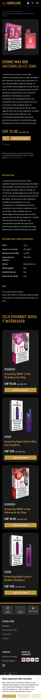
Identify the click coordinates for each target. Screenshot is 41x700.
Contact (5, 638)
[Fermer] (38, 678)
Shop (8, 11)
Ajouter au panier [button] (20, 390)
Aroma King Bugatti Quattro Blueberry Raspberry (18, 578)
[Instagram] (3, 665)
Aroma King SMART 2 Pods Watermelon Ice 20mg (17, 510)
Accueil (3, 11)
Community (6, 634)
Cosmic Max (16, 11)
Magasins (6, 626)
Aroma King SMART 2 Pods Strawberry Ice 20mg (17, 375)
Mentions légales (8, 661)
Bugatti (7, 437)
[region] (20, 687)
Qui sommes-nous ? (10, 630)
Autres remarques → (15, 158)
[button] (37, 2)
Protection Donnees (9, 656)
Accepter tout (9, 696)
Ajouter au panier (20, 138)
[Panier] (32, 3)
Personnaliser (24, 696)
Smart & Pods (9, 369)
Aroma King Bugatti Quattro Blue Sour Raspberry (20, 443)
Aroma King (8, 621)
